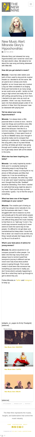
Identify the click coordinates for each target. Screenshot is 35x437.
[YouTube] (17, 427)
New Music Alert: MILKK (13, 392)
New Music (27, 403)
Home (9, 424)
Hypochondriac (7, 403)
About (25, 424)
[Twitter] (15, 427)
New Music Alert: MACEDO (13, 347)
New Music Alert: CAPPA (13, 369)
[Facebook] (12, 427)
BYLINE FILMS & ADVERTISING (21, 431)
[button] (30, 4)
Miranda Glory (18, 403)
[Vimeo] (20, 427)
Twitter (18, 280)
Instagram (28, 280)
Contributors (17, 424)
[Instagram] (22, 427)
